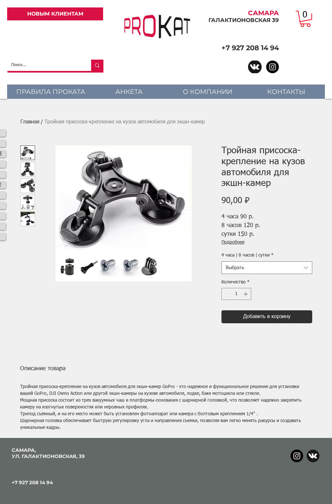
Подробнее (232, 242)
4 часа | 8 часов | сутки (247, 255)
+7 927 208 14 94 (250, 48)
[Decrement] (226, 294)
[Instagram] (272, 67)
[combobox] (266, 267)
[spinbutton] (236, 294)
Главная (29, 122)
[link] (305, 19)
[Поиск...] (97, 65)
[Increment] (246, 294)
